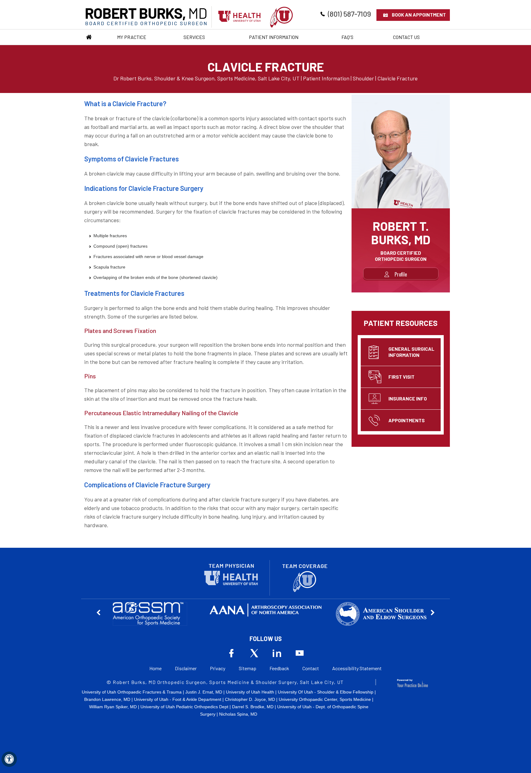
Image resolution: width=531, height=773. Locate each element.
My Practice (131, 37)
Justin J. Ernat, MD (203, 692)
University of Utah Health (250, 692)
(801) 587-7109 (349, 13)
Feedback (279, 668)
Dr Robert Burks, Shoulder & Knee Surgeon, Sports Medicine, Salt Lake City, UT (206, 78)
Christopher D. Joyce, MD (250, 699)
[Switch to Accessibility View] (9, 759)
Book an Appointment (419, 14)
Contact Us (406, 37)
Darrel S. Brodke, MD (252, 706)
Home (88, 37)
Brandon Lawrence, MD (107, 699)
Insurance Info (407, 398)
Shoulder (363, 78)
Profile (401, 274)
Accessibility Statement (357, 668)
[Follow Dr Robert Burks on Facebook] (231, 653)
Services (194, 37)
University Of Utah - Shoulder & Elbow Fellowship (325, 692)
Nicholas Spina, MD (238, 714)
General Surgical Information (411, 352)
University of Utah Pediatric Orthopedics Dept (184, 706)
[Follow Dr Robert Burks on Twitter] (254, 653)
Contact (310, 668)
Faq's (347, 37)
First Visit (401, 377)
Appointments (406, 420)
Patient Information (273, 37)
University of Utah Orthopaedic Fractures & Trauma (132, 692)
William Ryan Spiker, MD (113, 706)
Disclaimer (186, 668)
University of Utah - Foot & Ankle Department (177, 699)
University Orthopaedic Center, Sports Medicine (325, 699)
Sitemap (247, 668)
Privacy (217, 668)
